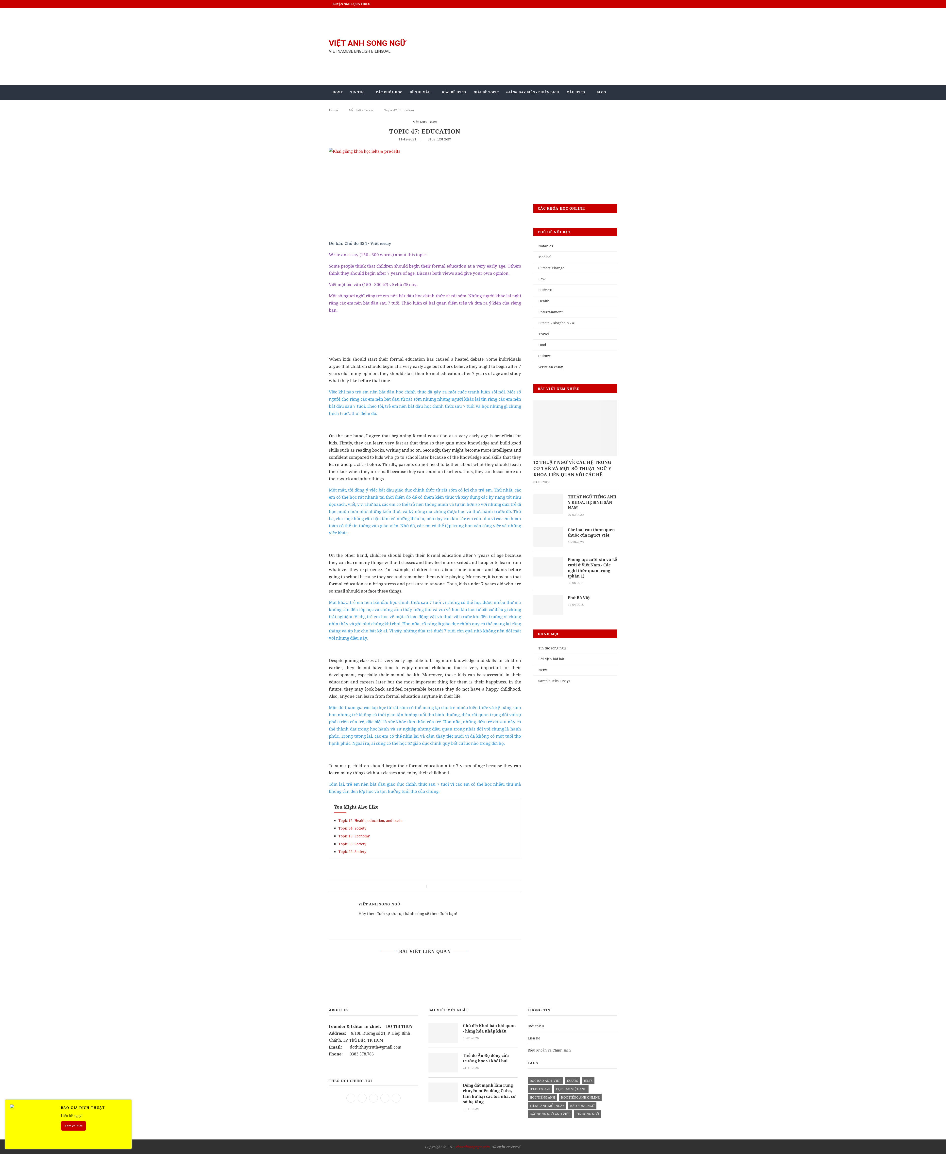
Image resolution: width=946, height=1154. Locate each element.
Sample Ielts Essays (554, 681)
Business (545, 290)
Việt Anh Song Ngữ (379, 904)
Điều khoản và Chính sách (549, 1050)
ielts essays (540, 1089)
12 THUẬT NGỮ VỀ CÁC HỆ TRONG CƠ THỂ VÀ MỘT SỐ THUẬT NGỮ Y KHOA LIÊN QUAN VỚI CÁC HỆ (572, 468)
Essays (572, 1080)
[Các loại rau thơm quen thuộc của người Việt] (548, 537)
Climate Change (551, 268)
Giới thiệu (536, 1026)
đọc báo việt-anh (571, 1089)
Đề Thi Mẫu (420, 92)
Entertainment (550, 312)
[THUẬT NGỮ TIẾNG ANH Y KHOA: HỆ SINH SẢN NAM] (548, 504)
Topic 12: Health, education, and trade (370, 820)
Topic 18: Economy (354, 836)
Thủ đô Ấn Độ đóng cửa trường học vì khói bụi (486, 1058)
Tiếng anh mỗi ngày (547, 1105)
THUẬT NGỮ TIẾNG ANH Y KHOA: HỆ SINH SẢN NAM (592, 502)
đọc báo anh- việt (545, 1080)
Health (543, 301)
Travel (543, 334)
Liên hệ (534, 1038)
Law (541, 279)
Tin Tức (357, 92)
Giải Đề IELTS (454, 92)
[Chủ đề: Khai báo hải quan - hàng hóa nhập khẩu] (443, 1033)
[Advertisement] (522, 46)
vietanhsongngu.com (472, 1146)
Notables (545, 246)
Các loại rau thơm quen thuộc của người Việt (591, 532)
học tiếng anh (542, 1097)
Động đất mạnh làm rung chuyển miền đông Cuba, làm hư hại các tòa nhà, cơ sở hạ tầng (489, 1093)
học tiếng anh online (580, 1097)
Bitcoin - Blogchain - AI (556, 323)
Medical (544, 257)
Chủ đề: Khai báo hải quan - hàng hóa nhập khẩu (489, 1028)
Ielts (588, 1080)
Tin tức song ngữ (552, 648)
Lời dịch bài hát (551, 659)
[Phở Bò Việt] (548, 605)
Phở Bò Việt (579, 597)
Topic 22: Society (352, 851)
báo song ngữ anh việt (550, 1114)
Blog (601, 92)
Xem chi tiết (74, 1126)
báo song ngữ (582, 1105)
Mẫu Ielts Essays (425, 122)
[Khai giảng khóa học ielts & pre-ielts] (364, 151)
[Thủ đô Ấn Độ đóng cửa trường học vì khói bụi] (443, 1062)
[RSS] (396, 1097)
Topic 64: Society (352, 828)
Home (338, 92)
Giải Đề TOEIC (486, 92)
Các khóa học (389, 92)
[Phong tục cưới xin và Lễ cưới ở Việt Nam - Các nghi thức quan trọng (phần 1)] (548, 567)
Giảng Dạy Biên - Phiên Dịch (532, 92)
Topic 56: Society (352, 844)
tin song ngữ (587, 1114)
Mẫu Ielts (576, 92)
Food (542, 344)
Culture (544, 356)
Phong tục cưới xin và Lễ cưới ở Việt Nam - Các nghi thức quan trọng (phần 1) (592, 568)
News (542, 670)
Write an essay (550, 367)
